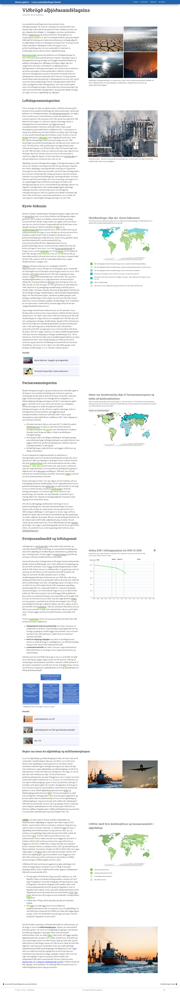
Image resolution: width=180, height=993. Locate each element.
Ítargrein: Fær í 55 (28, 962)
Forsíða (135, 2)
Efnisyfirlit (144, 2)
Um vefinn (161, 2)
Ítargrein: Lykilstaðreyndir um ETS (50, 962)
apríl (75, 948)
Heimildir (153, 2)
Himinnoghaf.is (22, 2)
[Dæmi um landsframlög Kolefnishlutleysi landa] (99, 410)
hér (58, 303)
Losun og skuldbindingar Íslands (46, 2)
